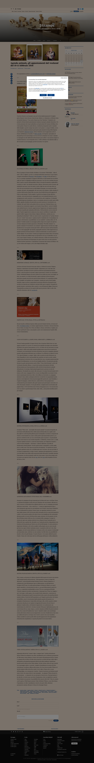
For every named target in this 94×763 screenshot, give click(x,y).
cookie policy (45, 84)
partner (61, 88)
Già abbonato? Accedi (47, 97)
